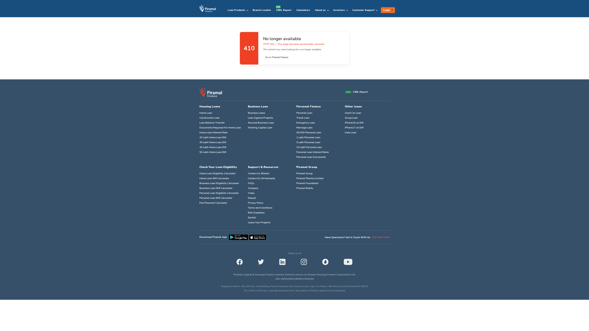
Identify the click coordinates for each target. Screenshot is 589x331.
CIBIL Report (283, 9)
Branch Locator (262, 10)
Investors (339, 10)
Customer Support (363, 10)
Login (386, 10)
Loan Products (236, 10)
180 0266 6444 (380, 237)
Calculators (303, 10)
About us (320, 10)
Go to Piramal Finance (276, 57)
